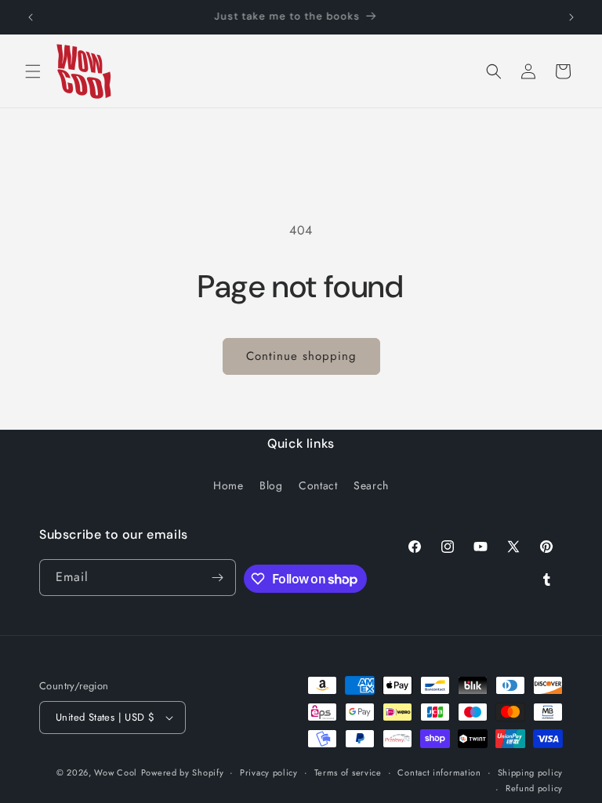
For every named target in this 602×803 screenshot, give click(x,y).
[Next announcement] (571, 17)
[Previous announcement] (30, 17)
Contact (318, 485)
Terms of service (348, 772)
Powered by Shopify (182, 772)
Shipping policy (531, 772)
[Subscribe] (218, 577)
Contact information (439, 772)
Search (371, 485)
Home (228, 485)
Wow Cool (115, 772)
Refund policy (534, 788)
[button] (33, 71)
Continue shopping (301, 356)
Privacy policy (269, 772)
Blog (270, 485)
